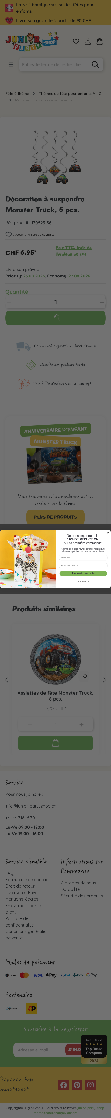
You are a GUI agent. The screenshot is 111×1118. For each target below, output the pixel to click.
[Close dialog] (108, 532)
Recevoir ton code (83, 573)
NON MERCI (83, 581)
